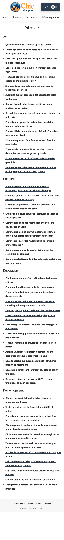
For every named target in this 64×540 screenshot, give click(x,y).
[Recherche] (46, 7)
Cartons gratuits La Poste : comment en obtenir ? (30, 479)
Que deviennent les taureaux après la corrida (28, 44)
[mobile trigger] (5, 7)
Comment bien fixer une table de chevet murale (29, 287)
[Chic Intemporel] (22, 7)
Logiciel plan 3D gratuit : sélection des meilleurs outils (32, 310)
